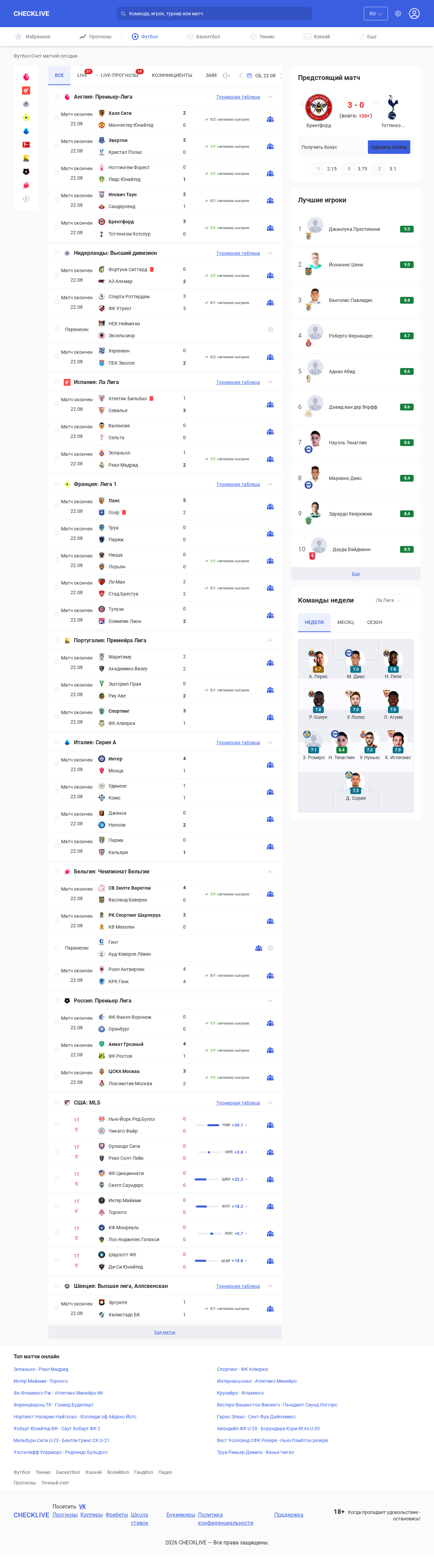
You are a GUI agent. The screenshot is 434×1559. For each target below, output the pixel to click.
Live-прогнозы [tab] (121, 73)
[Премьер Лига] (26, 172)
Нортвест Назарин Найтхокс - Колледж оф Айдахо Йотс (75, 1416)
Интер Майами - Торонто (41, 1381)
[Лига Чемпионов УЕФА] (26, 199)
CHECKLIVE (31, 13)
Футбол (22, 1472)
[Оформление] (398, 13)
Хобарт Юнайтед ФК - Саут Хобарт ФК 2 (57, 1428)
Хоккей (93, 1472)
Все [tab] (59, 75)
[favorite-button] (57, 97)
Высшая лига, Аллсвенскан (133, 1286)
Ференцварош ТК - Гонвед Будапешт (54, 1405)
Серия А (106, 742)
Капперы (91, 1515)
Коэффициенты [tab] (172, 75)
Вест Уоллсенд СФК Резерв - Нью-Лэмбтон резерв (272, 1440)
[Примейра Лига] (26, 158)
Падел (165, 1472)
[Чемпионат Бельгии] (26, 185)
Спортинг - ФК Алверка (242, 1369)
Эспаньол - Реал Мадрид (41, 1369)
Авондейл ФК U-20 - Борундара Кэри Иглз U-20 (268, 1428)
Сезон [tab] (374, 622)
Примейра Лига (126, 640)
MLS (94, 1102)
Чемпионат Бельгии (123, 871)
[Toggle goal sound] (226, 75)
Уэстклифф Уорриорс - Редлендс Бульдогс (61, 1452)
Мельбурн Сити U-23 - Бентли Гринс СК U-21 (62, 1440)
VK (82, 1506)
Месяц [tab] (345, 622)
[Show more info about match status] (270, 329)
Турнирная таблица (238, 97)
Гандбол (143, 1472)
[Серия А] (26, 131)
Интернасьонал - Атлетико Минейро (257, 1381)
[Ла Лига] (26, 90)
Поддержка (288, 1515)
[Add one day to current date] (240, 75)
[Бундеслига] (26, 144)
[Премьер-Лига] (26, 77)
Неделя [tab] (314, 622)
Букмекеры (180, 1515)
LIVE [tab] (84, 73)
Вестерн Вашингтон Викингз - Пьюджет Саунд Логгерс (277, 1405)
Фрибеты (116, 1515)
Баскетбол (68, 1472)
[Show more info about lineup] (270, 119)
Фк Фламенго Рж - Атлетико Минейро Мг (58, 1393)
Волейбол (118, 1472)
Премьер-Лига (114, 97)
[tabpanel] (164, 713)
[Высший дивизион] (26, 104)
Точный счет (55, 1482)
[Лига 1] (26, 117)
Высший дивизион (133, 253)
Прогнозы (25, 1482)
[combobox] (376, 13)
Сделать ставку (389, 147)
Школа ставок (140, 1519)
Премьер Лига (113, 1000)
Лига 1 (108, 484)
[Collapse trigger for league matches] (269, 97)
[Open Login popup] (414, 13)
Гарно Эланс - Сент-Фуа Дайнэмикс (256, 1416)
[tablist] (132, 75)
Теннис (43, 1472)
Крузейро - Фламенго (240, 1393)
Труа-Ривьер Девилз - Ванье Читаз (255, 1452)
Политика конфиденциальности (225, 1519)
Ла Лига (109, 382)
